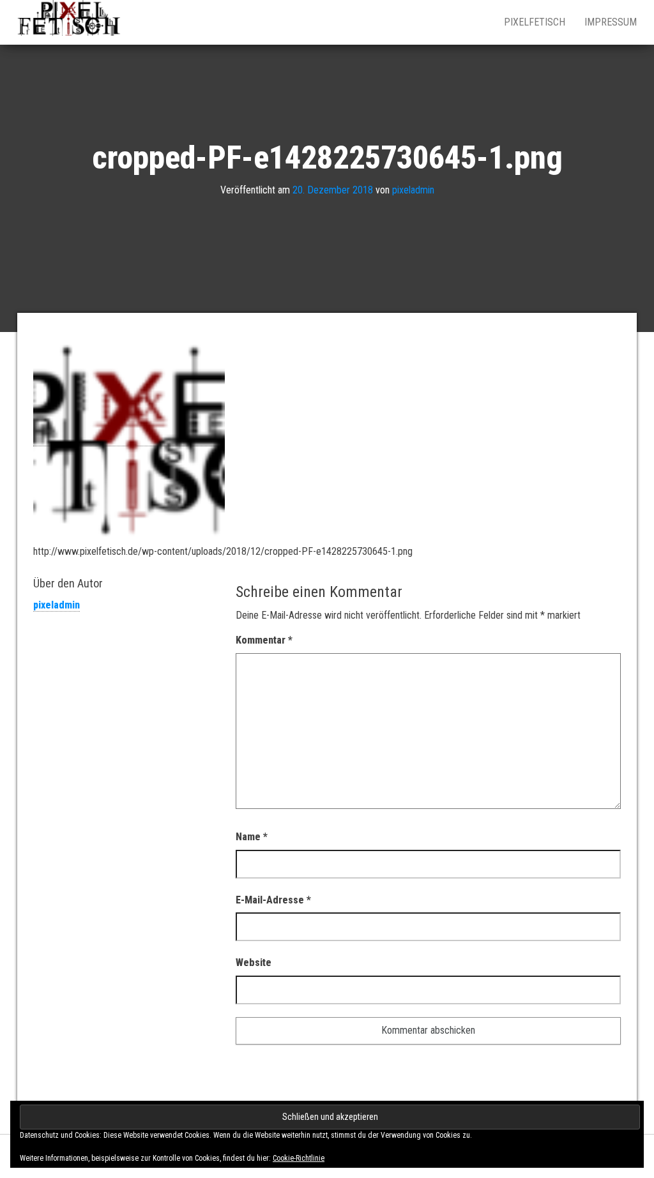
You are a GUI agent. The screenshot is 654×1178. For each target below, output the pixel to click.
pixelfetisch (534, 22)
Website (253, 962)
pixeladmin (413, 190)
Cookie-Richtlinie (298, 1158)
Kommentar (264, 640)
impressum (610, 22)
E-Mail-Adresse (273, 900)
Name (252, 837)
